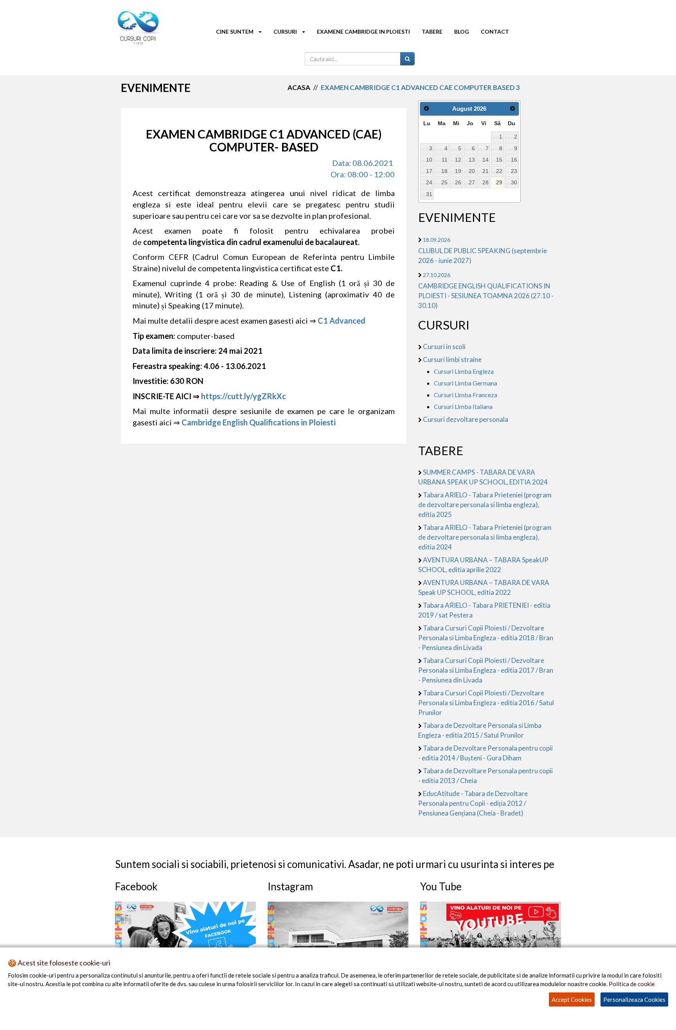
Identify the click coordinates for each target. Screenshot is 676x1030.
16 (514, 160)
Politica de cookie (632, 983)
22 (499, 171)
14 (485, 160)
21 (485, 171)
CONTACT (495, 31)
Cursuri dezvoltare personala (465, 419)
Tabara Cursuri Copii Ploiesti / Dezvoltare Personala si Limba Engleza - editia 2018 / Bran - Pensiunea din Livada (485, 638)
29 (499, 182)
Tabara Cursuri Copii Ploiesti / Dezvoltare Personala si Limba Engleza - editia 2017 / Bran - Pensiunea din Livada (485, 670)
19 (458, 171)
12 (458, 160)
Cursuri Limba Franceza (465, 394)
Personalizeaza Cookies (634, 999)
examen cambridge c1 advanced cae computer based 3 (420, 87)
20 (472, 171)
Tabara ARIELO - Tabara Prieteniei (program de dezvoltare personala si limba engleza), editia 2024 (485, 537)
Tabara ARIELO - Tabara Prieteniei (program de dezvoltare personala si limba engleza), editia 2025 (485, 505)
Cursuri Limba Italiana (463, 406)
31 (429, 194)
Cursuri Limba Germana (465, 383)
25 (444, 182)
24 (429, 182)
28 (485, 182)
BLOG (461, 31)
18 (444, 171)
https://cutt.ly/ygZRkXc (243, 396)
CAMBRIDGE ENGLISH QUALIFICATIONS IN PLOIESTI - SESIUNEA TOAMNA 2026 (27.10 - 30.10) (486, 291)
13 (472, 160)
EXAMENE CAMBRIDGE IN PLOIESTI (363, 31)
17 (429, 171)
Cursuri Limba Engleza (464, 371)
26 (458, 182)
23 (514, 171)
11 (445, 160)
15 (499, 160)
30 (514, 182)
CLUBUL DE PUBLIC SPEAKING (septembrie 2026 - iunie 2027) (482, 250)
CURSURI (285, 31)
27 (472, 182)
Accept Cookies (572, 999)
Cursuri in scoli (444, 346)
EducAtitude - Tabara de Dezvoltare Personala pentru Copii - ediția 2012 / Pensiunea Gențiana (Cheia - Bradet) (473, 803)
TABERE (432, 31)
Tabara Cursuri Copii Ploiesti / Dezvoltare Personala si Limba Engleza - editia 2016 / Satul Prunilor (486, 703)
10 (429, 160)
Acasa (299, 87)
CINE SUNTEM (235, 31)
